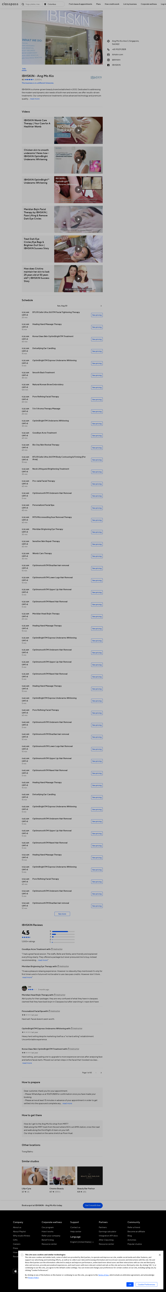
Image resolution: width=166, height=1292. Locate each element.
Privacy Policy (33, 1277)
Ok (130, 1284)
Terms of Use (103, 1275)
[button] (160, 1255)
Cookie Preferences (146, 1284)
